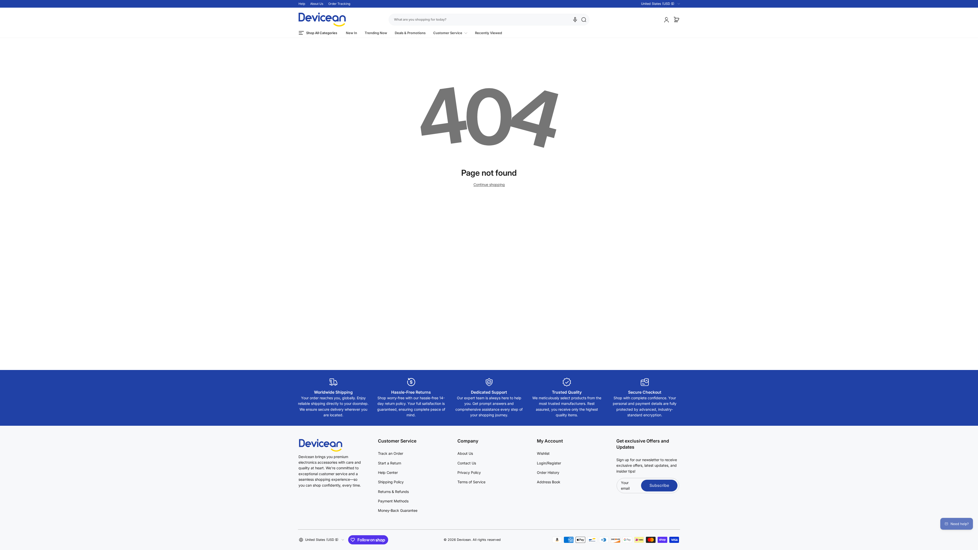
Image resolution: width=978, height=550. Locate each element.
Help (301, 4)
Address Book (548, 482)
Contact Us (466, 463)
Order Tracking (339, 4)
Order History (548, 472)
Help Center (388, 472)
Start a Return (389, 463)
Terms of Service (471, 482)
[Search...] (584, 20)
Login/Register (549, 463)
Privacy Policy (469, 472)
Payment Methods (393, 501)
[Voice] (575, 20)
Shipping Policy (391, 482)
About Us (316, 4)
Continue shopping (489, 184)
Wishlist (543, 453)
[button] (657, 4)
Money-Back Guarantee (397, 510)
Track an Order (390, 453)
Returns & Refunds (393, 491)
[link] (450, 33)
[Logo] (322, 19)
